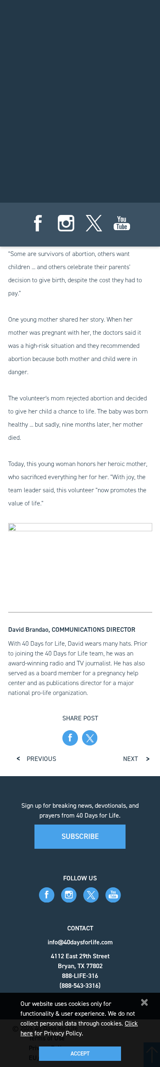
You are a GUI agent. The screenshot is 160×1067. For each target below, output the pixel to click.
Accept (80, 1054)
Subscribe (80, 836)
